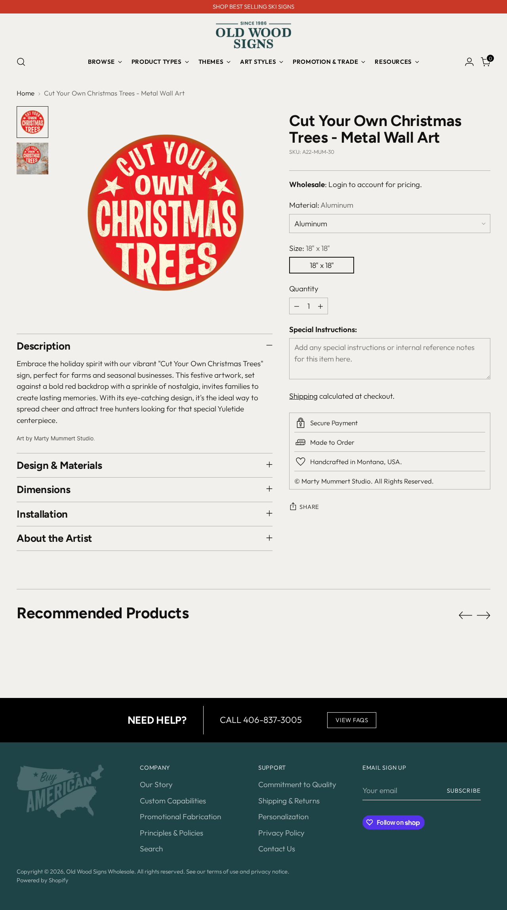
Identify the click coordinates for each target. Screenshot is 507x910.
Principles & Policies (171, 832)
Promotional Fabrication (180, 816)
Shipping (303, 396)
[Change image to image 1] (32, 122)
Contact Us (276, 848)
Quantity (303, 289)
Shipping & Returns (289, 800)
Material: (321, 205)
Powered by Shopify (43, 880)
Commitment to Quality (297, 784)
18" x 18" (322, 265)
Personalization (283, 816)
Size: (309, 248)
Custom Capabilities (173, 800)
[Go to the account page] (469, 62)
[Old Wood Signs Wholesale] (253, 34)
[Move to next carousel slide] (483, 615)
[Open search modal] (21, 62)
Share (309, 506)
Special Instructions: (323, 329)
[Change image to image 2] (32, 158)
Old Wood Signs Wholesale (100, 871)
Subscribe (464, 790)
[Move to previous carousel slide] (465, 615)
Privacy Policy (281, 832)
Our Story (156, 784)
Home (25, 93)
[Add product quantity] (320, 306)
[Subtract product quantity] (297, 306)
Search (151, 848)
